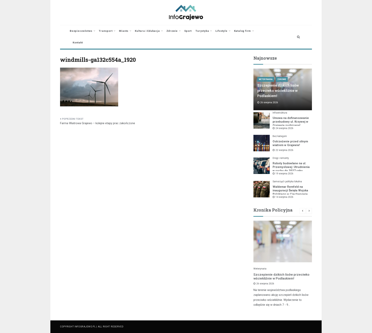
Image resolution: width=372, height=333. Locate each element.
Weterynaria (266, 79)
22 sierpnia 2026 (284, 150)
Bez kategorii (280, 136)
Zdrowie (172, 30)
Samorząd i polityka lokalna (287, 181)
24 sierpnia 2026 (284, 128)
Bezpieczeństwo (81, 30)
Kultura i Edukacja (147, 30)
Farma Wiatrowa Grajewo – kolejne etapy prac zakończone (97, 123)
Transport (105, 30)
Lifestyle (221, 30)
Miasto (123, 30)
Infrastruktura (280, 112)
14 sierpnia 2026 (284, 197)
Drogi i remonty (281, 158)
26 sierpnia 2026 (265, 283)
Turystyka (202, 30)
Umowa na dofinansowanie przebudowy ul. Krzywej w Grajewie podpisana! (291, 121)
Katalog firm (242, 30)
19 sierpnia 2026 (284, 173)
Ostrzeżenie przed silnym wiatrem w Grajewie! (290, 143)
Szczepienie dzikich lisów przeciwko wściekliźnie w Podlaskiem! (278, 90)
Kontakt (78, 42)
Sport (188, 30)
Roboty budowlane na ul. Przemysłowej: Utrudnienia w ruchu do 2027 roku (291, 167)
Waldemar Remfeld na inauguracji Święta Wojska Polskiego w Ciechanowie (290, 190)
